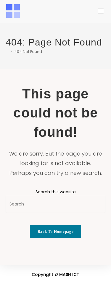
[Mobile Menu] (101, 11)
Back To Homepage (55, 231)
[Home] (7, 51)
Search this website (56, 192)
